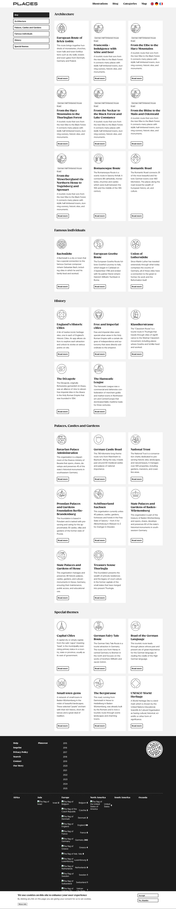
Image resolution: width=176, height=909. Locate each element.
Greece (83, 847)
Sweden (83, 874)
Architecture (20, 21)
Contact (17, 761)
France (84, 832)
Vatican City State (82, 889)
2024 (65, 784)
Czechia (83, 810)
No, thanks (143, 900)
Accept (142, 895)
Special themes (21, 46)
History (18, 40)
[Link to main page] (25, 3)
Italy (81, 853)
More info (22, 904)
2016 (65, 747)
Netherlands (81, 867)
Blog (115, 3)
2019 (65, 761)
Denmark (83, 817)
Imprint (17, 747)
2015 (65, 743)
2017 (65, 752)
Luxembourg (81, 860)
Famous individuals (23, 33)
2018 (65, 756)
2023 (65, 779)
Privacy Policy (20, 752)
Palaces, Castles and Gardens (28, 27)
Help (15, 743)
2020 (65, 765)
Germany (81, 840)
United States (108, 805)
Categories (130, 3)
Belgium (83, 802)
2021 (65, 770)
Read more (63, 78)
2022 (65, 775)
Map (144, 3)
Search (17, 756)
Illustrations (100, 3)
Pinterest (43, 743)
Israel (56, 802)
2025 (65, 788)
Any (16, 15)
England (83, 825)
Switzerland (82, 882)
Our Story (18, 765)
